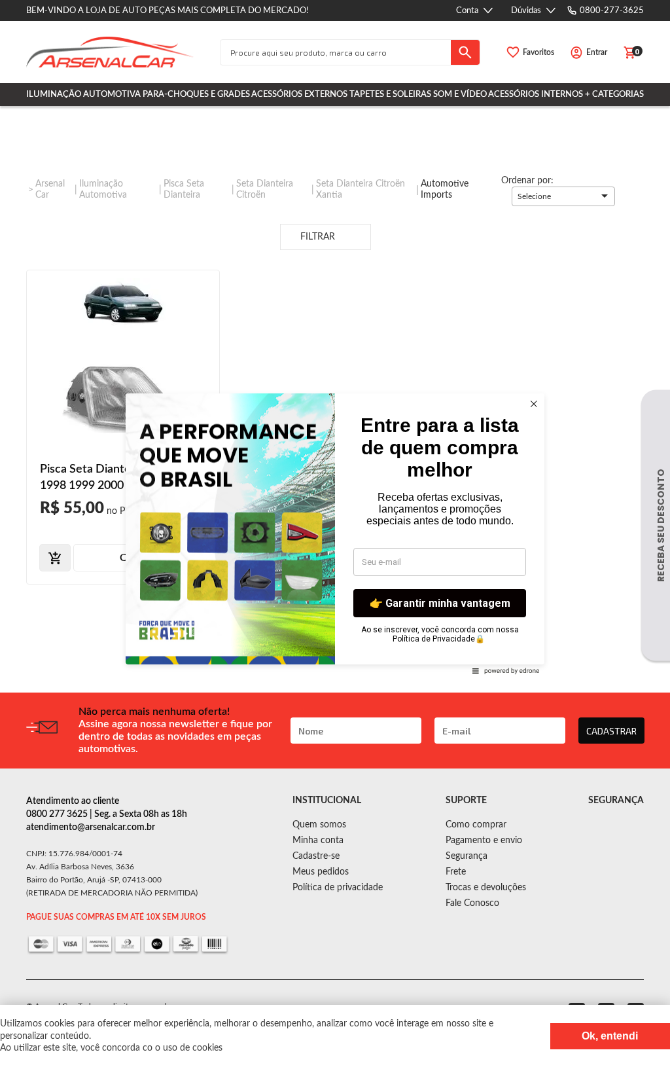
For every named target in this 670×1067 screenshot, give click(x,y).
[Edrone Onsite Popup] (335, 533)
